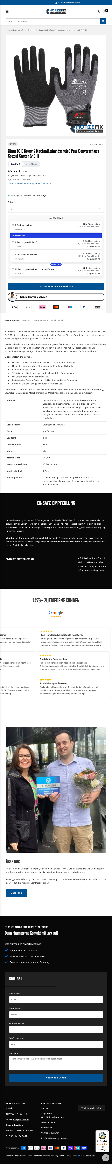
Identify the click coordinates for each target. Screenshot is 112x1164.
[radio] (56, 226)
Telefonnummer (16, 1038)
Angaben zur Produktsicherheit (48, 320)
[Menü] (107, 1132)
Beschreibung (12, 320)
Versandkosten (39, 175)
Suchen (44, 1108)
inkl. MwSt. (16, 164)
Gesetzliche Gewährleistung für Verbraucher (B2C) (31, 183)
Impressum (46, 1127)
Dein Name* (15, 993)
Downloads (26, 320)
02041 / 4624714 (18, 1113)
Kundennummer (16, 1023)
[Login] (98, 11)
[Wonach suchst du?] (103, 21)
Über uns (16, 893)
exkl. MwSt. (31, 164)
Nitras (12, 144)
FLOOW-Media (89, 1156)
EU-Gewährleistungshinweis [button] (54, 1138)
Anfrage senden (56, 1078)
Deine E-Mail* (15, 1008)
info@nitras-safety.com (91, 570)
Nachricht (13, 1053)
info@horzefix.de (21, 1119)
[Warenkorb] (104, 11)
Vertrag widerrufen (50, 1133)
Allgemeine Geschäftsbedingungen (52, 1115)
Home (8, 30)
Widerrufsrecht (48, 1122)
